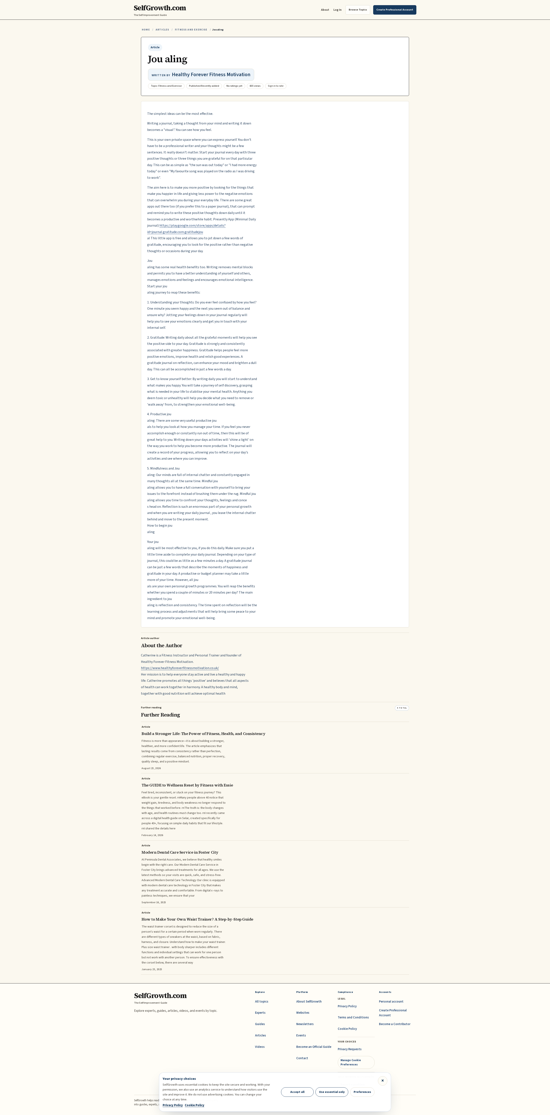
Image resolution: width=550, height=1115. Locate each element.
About (325, 10)
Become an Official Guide (313, 1047)
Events (301, 1035)
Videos (260, 1047)
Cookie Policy (347, 1029)
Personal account (391, 1001)
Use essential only (332, 1092)
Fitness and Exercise (191, 30)
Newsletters (305, 1024)
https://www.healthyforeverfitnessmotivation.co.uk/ (180, 668)
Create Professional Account (393, 1012)
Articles (162, 30)
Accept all (297, 1092)
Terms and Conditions (353, 1017)
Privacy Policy (347, 1006)
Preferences (362, 1092)
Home (146, 30)
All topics (261, 1001)
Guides (260, 1024)
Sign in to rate (276, 86)
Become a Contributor (394, 1024)
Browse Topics (358, 10)
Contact (302, 1058)
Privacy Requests (350, 1049)
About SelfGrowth (309, 1001)
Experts (260, 1012)
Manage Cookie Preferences (351, 1062)
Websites (302, 1012)
